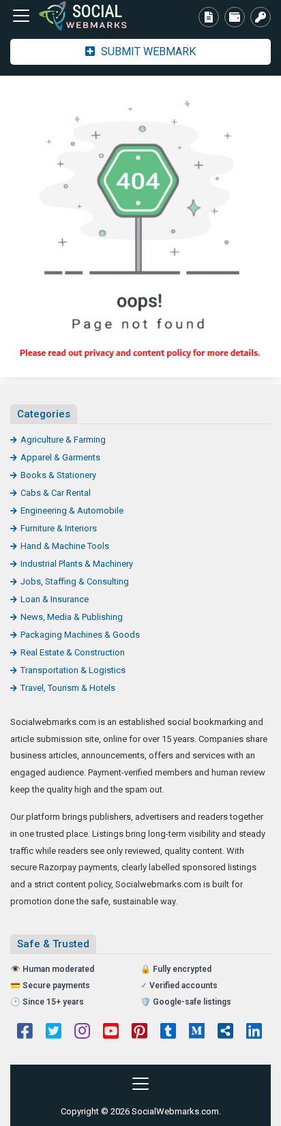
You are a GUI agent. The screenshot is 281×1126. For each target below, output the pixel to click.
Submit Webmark (147, 51)
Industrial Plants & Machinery (76, 564)
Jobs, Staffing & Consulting (74, 581)
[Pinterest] (139, 1032)
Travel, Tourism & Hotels (67, 688)
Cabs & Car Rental (55, 493)
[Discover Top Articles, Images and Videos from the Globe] (85, 16)
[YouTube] (111, 1032)
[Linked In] (254, 1032)
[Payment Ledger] (234, 17)
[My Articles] (208, 17)
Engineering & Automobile (71, 510)
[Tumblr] (168, 1032)
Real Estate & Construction (72, 652)
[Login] (260, 17)
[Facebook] (25, 1032)
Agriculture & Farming (63, 439)
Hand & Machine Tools (64, 546)
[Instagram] (82, 1032)
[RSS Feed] (225, 1032)
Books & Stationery (58, 475)
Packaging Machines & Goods (80, 634)
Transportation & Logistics (72, 670)
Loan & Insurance (54, 599)
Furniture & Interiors (58, 528)
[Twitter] (53, 1032)
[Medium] (197, 1032)
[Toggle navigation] (21, 15)
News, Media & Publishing (71, 617)
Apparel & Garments (60, 457)
